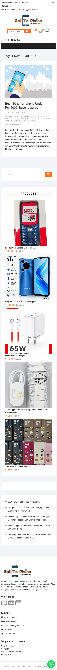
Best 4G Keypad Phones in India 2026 (24, 502)
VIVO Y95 (33, 121)
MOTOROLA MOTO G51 (29, 116)
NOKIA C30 (41, 116)
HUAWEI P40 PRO (14, 116)
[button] (51, 664)
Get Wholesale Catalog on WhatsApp (14, 2)
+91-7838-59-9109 (11, 617)
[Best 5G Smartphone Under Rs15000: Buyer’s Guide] (28, 81)
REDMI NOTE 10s (39, 119)
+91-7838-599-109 (7, 6)
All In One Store (9, 634)
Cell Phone (16, 113)
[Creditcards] (18, 603)
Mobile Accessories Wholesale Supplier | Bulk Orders (20, 10)
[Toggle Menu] (52, 46)
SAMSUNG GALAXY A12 (21, 121)
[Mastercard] (4, 603)
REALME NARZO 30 (25, 119)
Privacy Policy (7, 654)
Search (27, 31)
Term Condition (7, 646)
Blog (26, 113)
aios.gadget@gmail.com (13, 625)
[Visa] (11, 603)
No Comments (15, 124)
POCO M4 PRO (13, 119)
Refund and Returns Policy (12, 652)
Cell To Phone (8, 630)
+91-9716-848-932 (11, 621)
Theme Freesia (31, 666)
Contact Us (5, 649)
